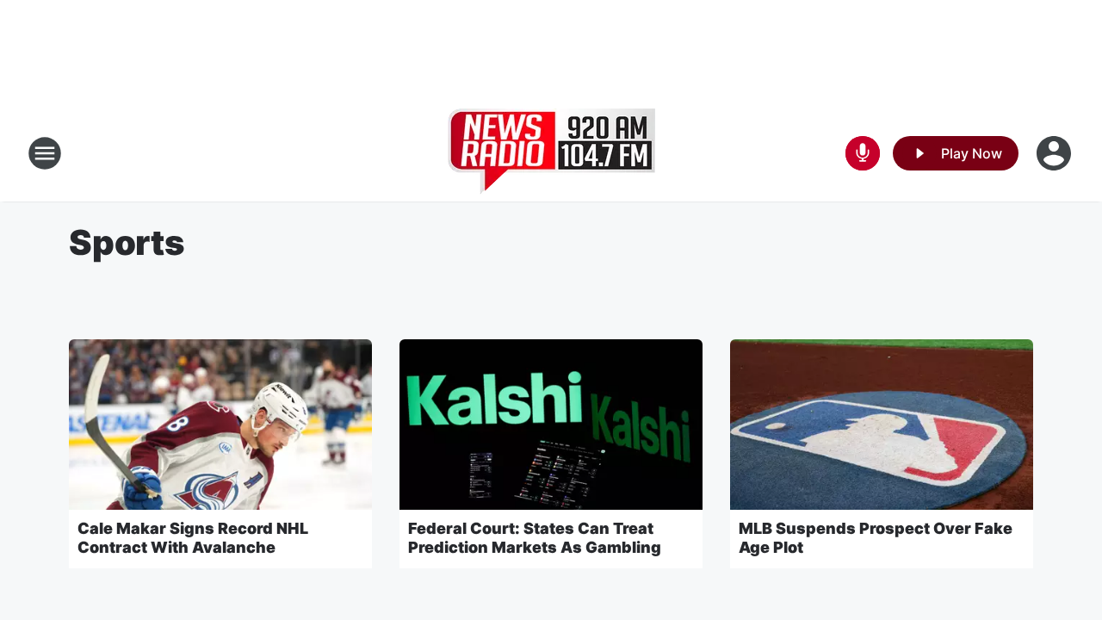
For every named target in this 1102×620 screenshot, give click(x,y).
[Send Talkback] (862, 153)
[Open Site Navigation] (45, 153)
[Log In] (1055, 153)
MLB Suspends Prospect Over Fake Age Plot (875, 537)
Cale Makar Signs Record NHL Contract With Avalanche (192, 537)
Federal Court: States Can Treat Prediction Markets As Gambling (534, 537)
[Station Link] (551, 153)
